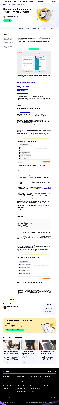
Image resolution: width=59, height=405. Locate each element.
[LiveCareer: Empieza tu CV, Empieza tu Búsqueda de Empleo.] (7, 1)
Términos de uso (46, 384)
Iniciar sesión (54, 1)
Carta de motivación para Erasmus (21, 388)
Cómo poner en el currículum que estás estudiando (26, 82)
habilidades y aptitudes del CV (27, 209)
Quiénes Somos (40, 1)
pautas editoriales (48, 284)
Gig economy (32, 385)
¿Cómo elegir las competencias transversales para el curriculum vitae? (9, 44)
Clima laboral (32, 391)
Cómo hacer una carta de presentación (22, 382)
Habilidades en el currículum (6, 382)
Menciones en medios (46, 381)
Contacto (48, 1)
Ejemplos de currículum (6, 379)
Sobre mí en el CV (20, 87)
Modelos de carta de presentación (21, 378)
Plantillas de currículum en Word (7, 385)
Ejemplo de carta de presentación (21, 379)
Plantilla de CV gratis (5, 388)
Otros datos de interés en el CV (22, 89)
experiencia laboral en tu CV (25, 112)
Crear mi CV (7, 20)
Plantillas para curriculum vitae (7, 378)
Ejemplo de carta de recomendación (21, 391)
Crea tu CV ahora (34, 48)
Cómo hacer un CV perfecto (22, 81)
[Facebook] (48, 371)
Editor (14, 1)
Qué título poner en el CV (21, 90)
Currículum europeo (5, 384)
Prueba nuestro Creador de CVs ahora (14, 329)
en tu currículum (24, 130)
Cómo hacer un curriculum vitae (7, 381)
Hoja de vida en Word (33, 381)
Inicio (4, 4)
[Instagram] (55, 371)
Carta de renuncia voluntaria (20, 385)
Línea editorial (45, 379)
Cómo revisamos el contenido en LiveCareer (8, 47)
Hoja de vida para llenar (33, 379)
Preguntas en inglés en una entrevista (35, 388)
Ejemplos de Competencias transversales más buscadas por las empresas (9, 39)
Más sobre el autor (10, 312)
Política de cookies (46, 385)
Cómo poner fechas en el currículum (23, 85)
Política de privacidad (46, 382)
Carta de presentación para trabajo (21, 381)
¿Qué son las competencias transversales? (8, 36)
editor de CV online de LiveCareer (22, 135)
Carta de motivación (19, 384)
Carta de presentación (23, 1)
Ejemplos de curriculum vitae (22, 93)
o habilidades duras (27, 128)
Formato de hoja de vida (33, 378)
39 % (18, 170)
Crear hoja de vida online (33, 384)
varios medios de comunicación (42, 289)
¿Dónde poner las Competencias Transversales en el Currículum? (8, 42)
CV (17, 1)
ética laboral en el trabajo (41, 202)
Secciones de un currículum (22, 91)
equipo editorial (22, 284)
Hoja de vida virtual (32, 382)
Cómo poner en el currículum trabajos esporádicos (26, 83)
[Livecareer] (7, 371)
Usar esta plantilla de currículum (34, 62)
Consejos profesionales (32, 1)
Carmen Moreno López (9, 16)
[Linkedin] (50, 371)
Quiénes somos (46, 378)
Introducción (5, 34)
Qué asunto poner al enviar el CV (23, 86)
